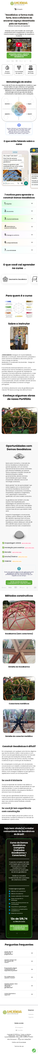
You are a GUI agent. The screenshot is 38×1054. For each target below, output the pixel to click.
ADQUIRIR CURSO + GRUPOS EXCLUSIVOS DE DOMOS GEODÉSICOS (19, 55)
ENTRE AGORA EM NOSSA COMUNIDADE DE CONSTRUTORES (19, 582)
